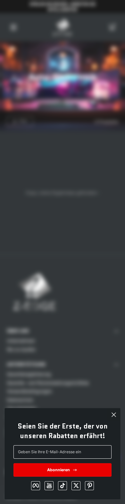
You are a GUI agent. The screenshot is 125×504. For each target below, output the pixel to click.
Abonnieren (58, 469)
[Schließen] (114, 414)
